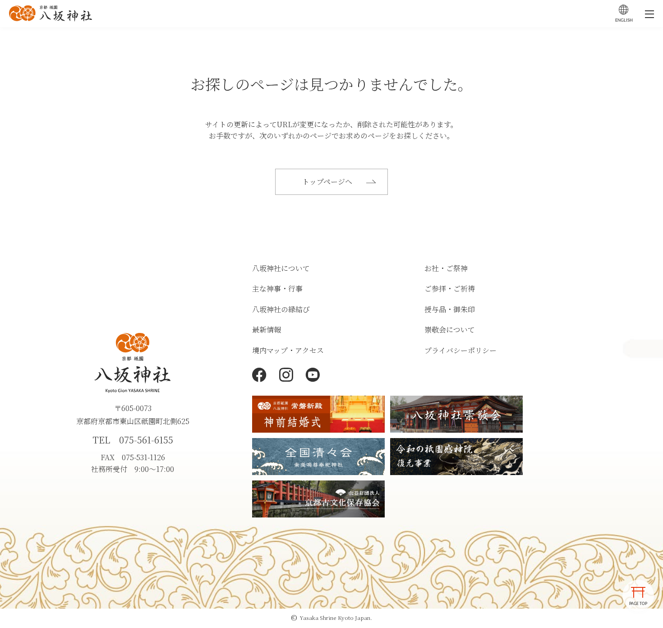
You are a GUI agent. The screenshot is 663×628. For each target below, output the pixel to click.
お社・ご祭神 (446, 268)
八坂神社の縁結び (281, 309)
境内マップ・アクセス (288, 350)
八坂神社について (281, 268)
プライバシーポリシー (460, 350)
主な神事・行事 (277, 288)
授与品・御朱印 (449, 309)
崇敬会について (449, 329)
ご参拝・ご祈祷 (449, 288)
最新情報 (266, 329)
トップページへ (327, 181)
